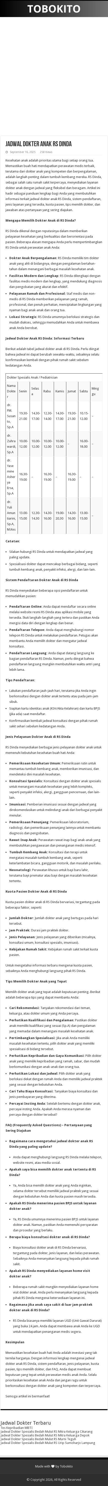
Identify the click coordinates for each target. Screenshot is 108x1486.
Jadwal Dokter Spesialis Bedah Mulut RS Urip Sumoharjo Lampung (48, 1443)
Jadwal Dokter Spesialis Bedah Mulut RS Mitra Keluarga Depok (45, 1435)
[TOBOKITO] (54, 9)
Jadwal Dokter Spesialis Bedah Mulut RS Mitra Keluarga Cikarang (47, 1431)
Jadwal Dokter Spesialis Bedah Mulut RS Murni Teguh (38, 1439)
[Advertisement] (54, 77)
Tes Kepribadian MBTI (17, 1428)
